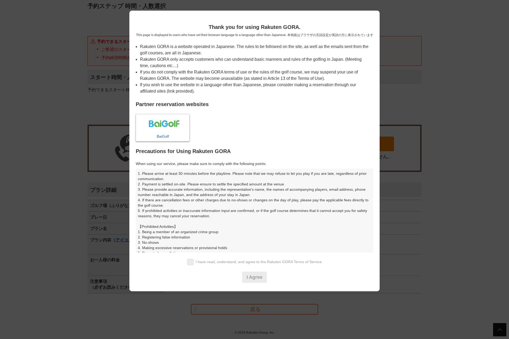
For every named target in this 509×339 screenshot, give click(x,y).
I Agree (254, 277)
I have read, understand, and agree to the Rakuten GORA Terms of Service (259, 262)
